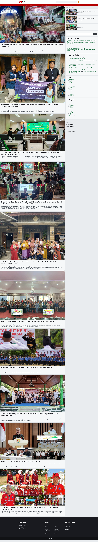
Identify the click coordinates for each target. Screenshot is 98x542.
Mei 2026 (70, 82)
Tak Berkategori (72, 115)
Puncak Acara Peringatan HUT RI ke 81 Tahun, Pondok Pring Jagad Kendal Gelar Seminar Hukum (29, 415)
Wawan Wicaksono (72, 60)
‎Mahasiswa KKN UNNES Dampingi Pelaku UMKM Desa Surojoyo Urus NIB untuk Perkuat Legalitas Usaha (29, 106)
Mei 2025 (70, 90)
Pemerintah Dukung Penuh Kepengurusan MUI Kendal (20, 461)
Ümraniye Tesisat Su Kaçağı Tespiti (75, 67)
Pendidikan (26, 5)
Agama (45, 5)
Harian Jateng (71, 124)
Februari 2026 (71, 85)
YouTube (67, 527)
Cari (68, 32)
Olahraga (70, 111)
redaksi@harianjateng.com (28, 528)
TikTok (67, 529)
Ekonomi (41, 5)
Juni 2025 (71, 89)
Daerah (70, 103)
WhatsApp (68, 526)
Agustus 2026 (71, 79)
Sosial (31, 5)
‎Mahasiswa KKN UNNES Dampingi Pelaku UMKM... (86, 18)
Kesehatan (71, 107)
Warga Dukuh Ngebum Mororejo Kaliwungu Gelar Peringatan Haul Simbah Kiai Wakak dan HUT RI (32, 46)
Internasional (71, 105)
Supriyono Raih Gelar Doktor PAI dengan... (85, 26)
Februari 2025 (71, 94)
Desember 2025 (72, 86)
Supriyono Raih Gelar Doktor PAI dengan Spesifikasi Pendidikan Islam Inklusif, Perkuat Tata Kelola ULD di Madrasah (32, 153)
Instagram (68, 525)
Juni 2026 (71, 81)
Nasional (70, 108)
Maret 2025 (71, 93)
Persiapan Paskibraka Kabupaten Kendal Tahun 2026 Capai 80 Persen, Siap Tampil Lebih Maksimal (30, 508)
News (21, 5)
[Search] (76, 2)
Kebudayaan (71, 106)
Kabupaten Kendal (72, 134)
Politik (36, 5)
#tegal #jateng (71, 131)
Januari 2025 (71, 95)
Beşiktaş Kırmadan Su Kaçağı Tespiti (75, 57)
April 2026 (71, 83)
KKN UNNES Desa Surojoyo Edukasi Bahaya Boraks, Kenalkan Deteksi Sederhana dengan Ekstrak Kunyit (30, 263)
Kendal (69, 129)
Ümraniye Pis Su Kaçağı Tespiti (74, 71)
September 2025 (72, 87)
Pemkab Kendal (71, 126)
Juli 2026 (70, 80)
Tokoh (70, 116)
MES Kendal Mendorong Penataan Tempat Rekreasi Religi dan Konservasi (27, 322)
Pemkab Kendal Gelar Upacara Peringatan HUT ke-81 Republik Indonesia (27, 367)
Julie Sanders (71, 64)
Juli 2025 (70, 88)
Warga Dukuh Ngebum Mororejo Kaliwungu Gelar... (86, 11)
